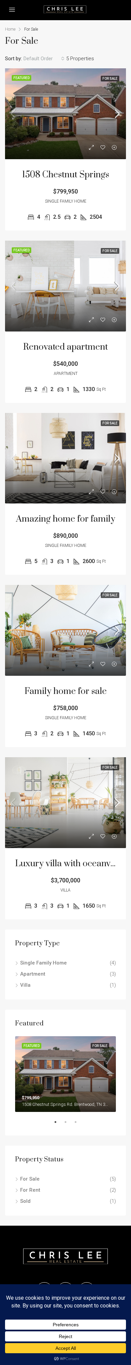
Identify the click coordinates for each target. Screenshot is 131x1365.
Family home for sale (66, 691)
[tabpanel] (65, 1074)
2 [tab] (69, 1124)
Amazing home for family (65, 519)
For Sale (30, 1179)
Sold (25, 1201)
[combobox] (44, 58)
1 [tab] (58, 1124)
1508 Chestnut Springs (65, 174)
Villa (25, 985)
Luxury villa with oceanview (69, 863)
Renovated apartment (65, 347)
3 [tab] (79, 1124)
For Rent (30, 1190)
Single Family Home (43, 963)
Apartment (32, 974)
